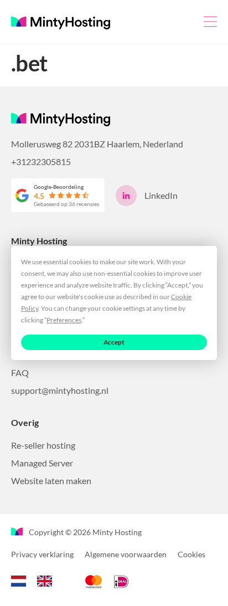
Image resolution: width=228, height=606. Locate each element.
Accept (114, 342)
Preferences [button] (63, 320)
